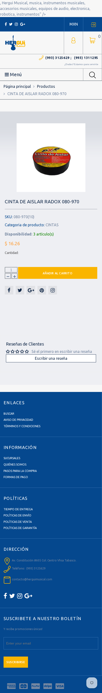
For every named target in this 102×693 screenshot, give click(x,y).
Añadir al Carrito (57, 273)
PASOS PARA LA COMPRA (20, 470)
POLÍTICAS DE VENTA (18, 521)
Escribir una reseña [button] (51, 358)
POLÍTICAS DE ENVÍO (17, 515)
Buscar (9, 413)
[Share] (9, 290)
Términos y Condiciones (22, 426)
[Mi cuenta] (73, 40)
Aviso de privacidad (18, 419)
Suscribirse (15, 662)
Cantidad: (12, 253)
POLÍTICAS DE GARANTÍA (20, 527)
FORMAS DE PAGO (16, 477)
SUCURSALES (12, 458)
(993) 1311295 (86, 58)
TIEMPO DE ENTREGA (18, 509)
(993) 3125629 (57, 58)
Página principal (17, 86)
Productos (46, 86)
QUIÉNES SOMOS (15, 464)
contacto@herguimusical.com (32, 579)
